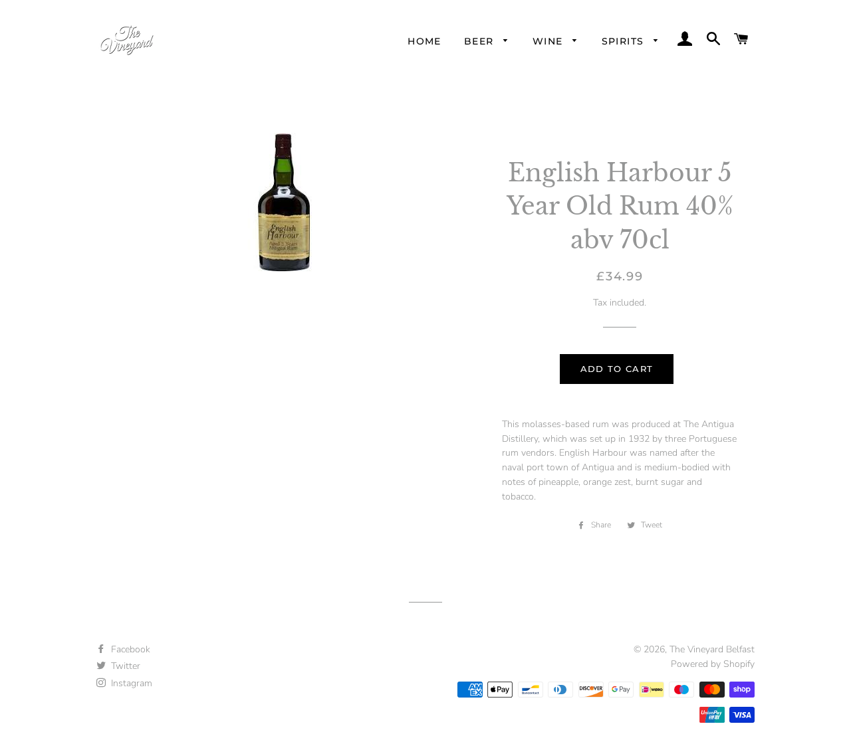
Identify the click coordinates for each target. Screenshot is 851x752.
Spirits (625, 41)
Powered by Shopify (713, 664)
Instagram (130, 683)
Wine (549, 41)
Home (424, 41)
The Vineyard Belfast (712, 649)
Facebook (129, 649)
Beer (480, 41)
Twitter (124, 666)
